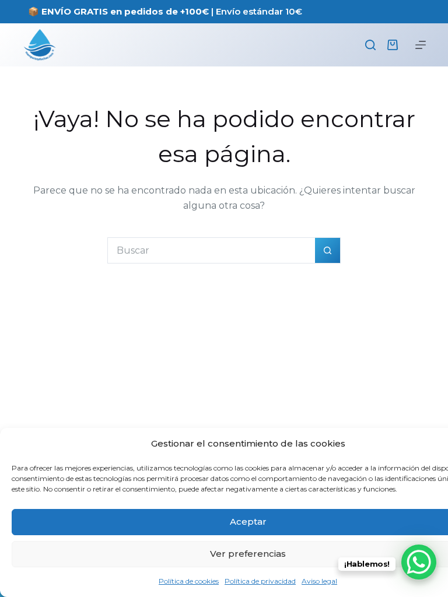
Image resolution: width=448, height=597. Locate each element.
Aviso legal (319, 581)
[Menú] (420, 45)
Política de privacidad (260, 581)
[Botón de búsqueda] (327, 250)
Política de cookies (189, 581)
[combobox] (211, 250)
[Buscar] (370, 45)
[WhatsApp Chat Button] (418, 562)
